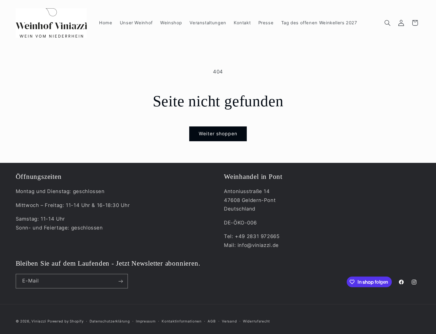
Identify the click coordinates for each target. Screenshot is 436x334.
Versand (229, 321)
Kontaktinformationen (182, 321)
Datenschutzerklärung (110, 321)
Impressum (146, 321)
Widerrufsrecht (256, 321)
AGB (212, 321)
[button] (387, 23)
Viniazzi (38, 321)
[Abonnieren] (120, 281)
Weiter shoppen (218, 134)
